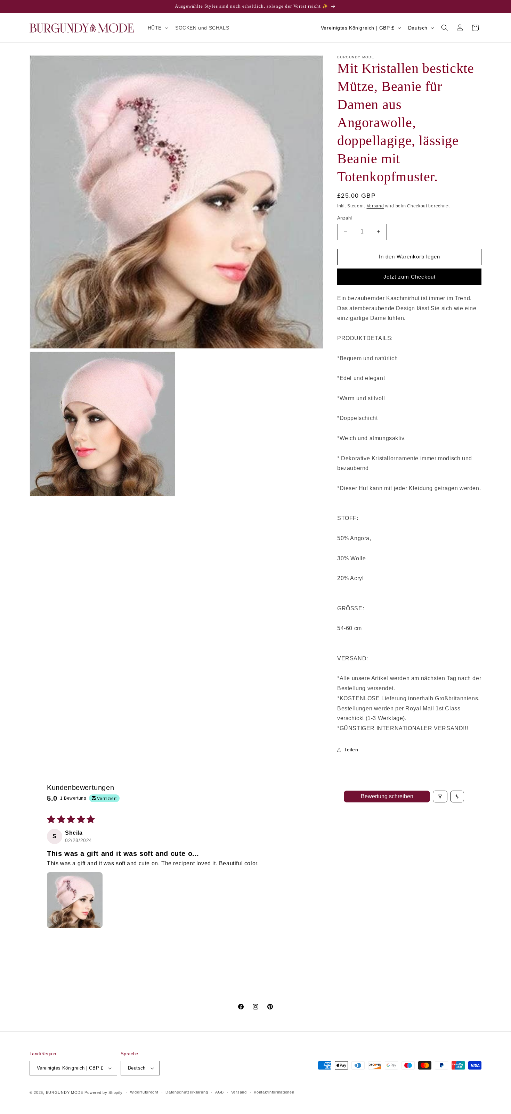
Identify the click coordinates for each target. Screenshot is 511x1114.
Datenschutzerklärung (186, 1092)
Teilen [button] (351, 749)
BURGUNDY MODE (64, 1092)
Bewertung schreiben (387, 796)
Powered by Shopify (103, 1092)
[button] (157, 27)
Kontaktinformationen (274, 1092)
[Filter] (440, 796)
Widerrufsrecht (144, 1092)
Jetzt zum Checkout (409, 277)
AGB (219, 1092)
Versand (375, 206)
